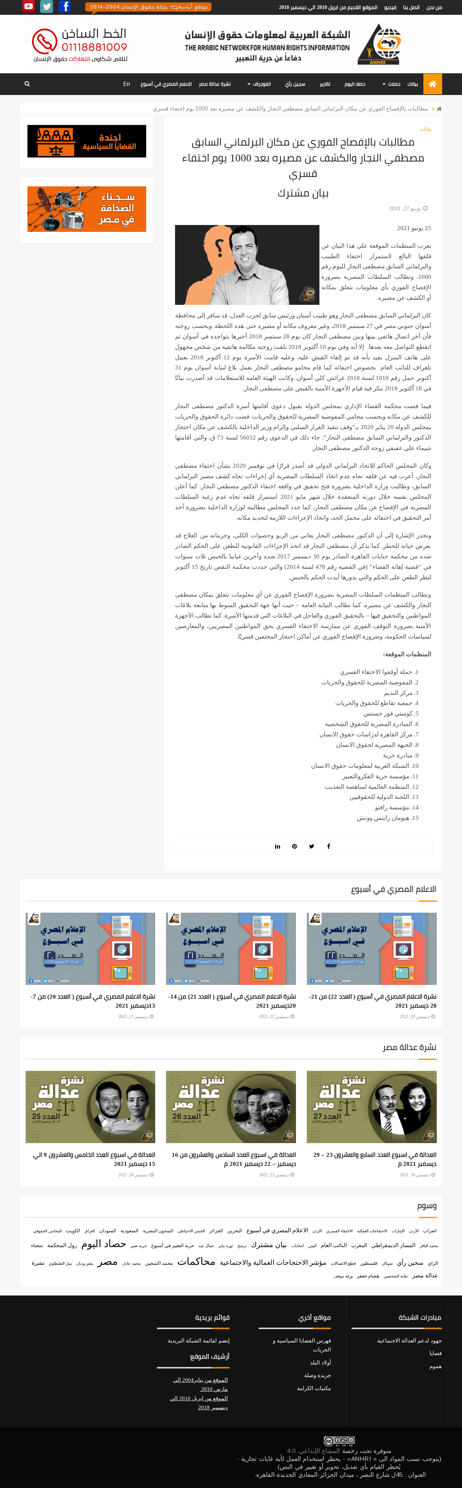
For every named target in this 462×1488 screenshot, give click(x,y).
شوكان (387, 1263)
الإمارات (398, 1231)
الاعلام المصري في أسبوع (166, 84)
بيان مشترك (269, 1245)
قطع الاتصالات (343, 1263)
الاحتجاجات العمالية (372, 1231)
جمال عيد (206, 1245)
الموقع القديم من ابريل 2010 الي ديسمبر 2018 (328, 7)
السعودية (130, 1230)
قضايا (436, 1353)
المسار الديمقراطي (393, 1245)
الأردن (414, 1231)
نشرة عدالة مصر (215, 84)
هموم (436, 1366)
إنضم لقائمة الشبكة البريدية (199, 1341)
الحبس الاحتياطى (191, 1231)
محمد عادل (131, 1264)
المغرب (359, 1245)
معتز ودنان (84, 1264)
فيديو (390, 7)
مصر (107, 1261)
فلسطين (368, 1263)
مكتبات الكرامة (314, 1388)
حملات (394, 84)
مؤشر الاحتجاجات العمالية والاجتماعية (273, 1262)
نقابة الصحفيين (396, 1276)
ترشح (242, 1246)
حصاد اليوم (355, 84)
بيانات (412, 84)
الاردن (317, 1231)
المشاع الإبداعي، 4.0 (313, 1451)
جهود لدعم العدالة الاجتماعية (409, 1341)
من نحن (434, 7)
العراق (89, 1231)
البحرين (234, 1230)
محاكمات (196, 1261)
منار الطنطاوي (60, 1263)
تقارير (325, 84)
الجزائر (216, 1230)
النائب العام (334, 1245)
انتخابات (297, 1245)
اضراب (430, 1230)
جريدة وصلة (317, 1375)
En (126, 84)
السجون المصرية (158, 1230)
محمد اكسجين (159, 1263)
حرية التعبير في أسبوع (172, 1245)
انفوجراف (262, 84)
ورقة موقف (343, 1276)
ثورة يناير (225, 1246)
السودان (107, 1230)
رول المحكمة (62, 1245)
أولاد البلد (320, 1363)
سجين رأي (295, 84)
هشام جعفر (368, 1276)
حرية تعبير (139, 1245)
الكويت (73, 1230)
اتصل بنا (411, 7)
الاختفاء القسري (339, 1231)
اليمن (312, 1245)
